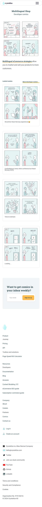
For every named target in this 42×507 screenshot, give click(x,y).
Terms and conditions (10, 481)
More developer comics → (31, 82)
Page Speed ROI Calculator (12, 356)
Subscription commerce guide (13, 393)
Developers (6, 367)
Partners (6, 412)
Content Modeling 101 (10, 384)
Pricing (5, 344)
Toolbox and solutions (11, 352)
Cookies (5, 489)
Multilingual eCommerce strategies (17, 61)
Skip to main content (0, 1)
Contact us (6, 421)
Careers (5, 408)
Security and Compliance (11, 485)
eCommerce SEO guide (11, 389)
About (5, 404)
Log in (8, 429)
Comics (5, 417)
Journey (5, 339)
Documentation (8, 372)
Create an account (12, 434)
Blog (4, 376)
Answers (6, 380)
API (4, 348)
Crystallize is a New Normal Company (19, 446)
